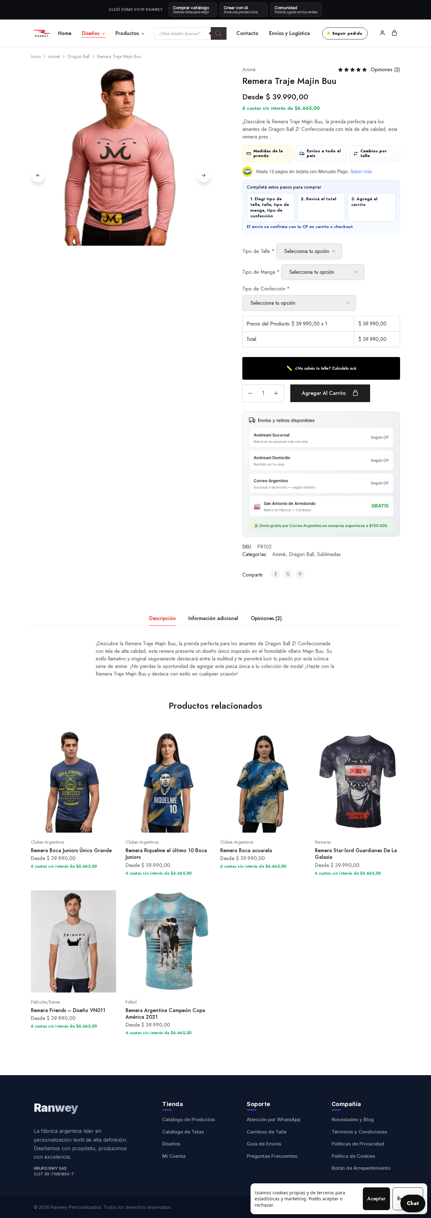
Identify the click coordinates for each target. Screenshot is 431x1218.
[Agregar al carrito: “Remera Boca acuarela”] (255, 823)
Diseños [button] (90, 33)
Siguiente (204, 175)
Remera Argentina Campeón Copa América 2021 (165, 1014)
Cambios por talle (373, 153)
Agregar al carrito (324, 393)
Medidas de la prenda (268, 153)
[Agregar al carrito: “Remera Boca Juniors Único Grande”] (65, 823)
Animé (54, 56)
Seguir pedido (347, 33)
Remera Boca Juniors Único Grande (71, 850)
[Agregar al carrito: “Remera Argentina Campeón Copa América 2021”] (160, 983)
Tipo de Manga (261, 272)
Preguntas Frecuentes (272, 1156)
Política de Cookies (353, 1156)
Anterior (38, 175)
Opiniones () (385, 69)
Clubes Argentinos (47, 842)
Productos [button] (127, 33)
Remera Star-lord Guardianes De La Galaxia (356, 854)
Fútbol (131, 1002)
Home (64, 33)
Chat (413, 1203)
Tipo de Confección (266, 288)
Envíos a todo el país (324, 153)
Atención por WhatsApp (273, 1119)
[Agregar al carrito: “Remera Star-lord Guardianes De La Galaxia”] (349, 823)
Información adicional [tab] (213, 618)
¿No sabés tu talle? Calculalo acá (321, 368)
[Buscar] (219, 33)
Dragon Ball (79, 56)
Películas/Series (45, 1002)
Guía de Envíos (264, 1144)
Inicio (36, 56)
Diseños (171, 1144)
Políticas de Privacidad (358, 1144)
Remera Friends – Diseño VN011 (68, 1010)
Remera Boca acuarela (246, 850)
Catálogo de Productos (188, 1119)
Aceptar (376, 1198)
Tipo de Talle (258, 251)
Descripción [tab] (162, 618)
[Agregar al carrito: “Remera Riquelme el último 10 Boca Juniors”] (160, 823)
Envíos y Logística (289, 33)
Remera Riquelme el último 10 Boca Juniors (166, 854)
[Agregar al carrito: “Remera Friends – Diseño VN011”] (65, 983)
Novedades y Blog (353, 1119)
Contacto (247, 33)
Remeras (323, 842)
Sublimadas (329, 554)
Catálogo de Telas (183, 1132)
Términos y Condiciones (359, 1132)
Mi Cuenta (174, 1156)
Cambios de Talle (266, 1132)
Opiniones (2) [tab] (266, 618)
